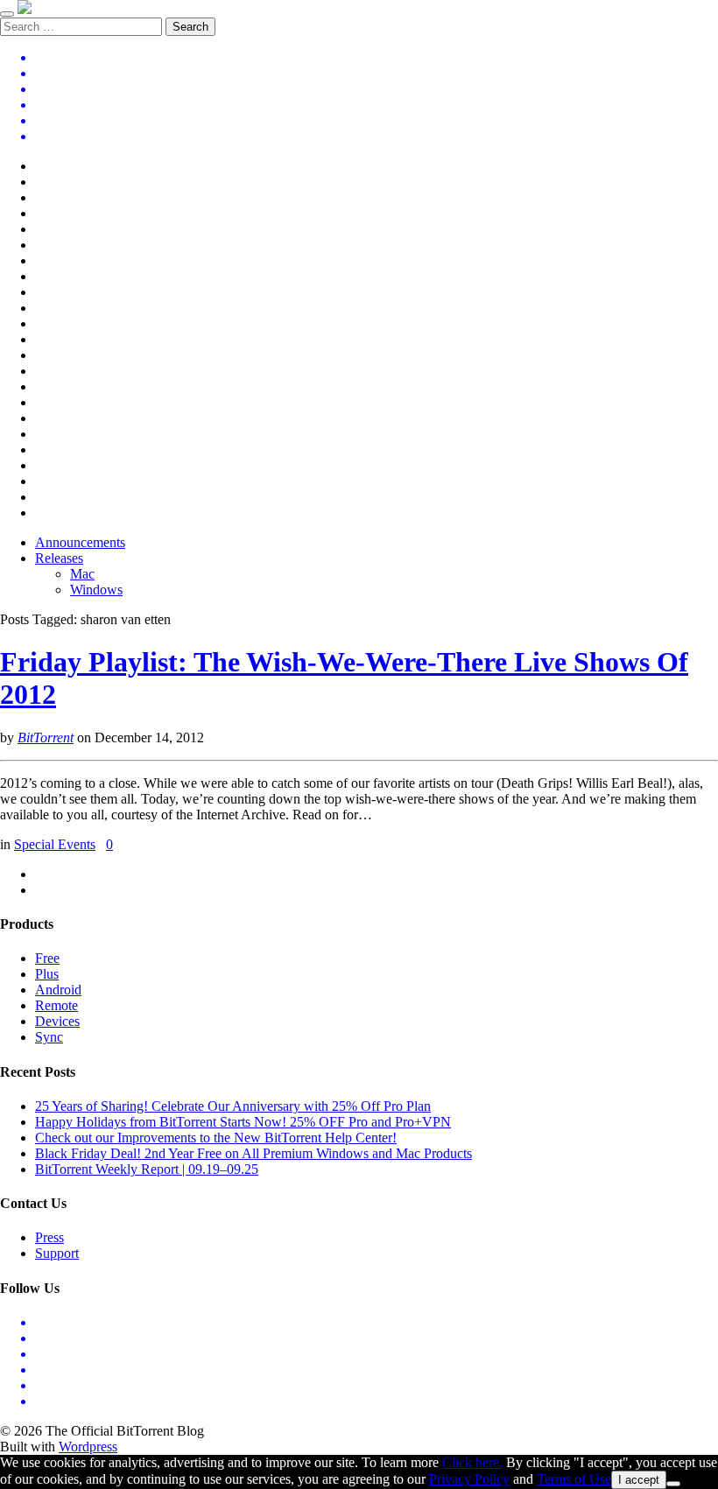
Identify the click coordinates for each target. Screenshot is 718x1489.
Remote (56, 1005)
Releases (59, 558)
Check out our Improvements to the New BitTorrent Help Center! (216, 1137)
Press (49, 1237)
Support (57, 1253)
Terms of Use (574, 1478)
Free (47, 958)
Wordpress (88, 1446)
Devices (57, 1021)
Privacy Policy (469, 1478)
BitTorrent (46, 737)
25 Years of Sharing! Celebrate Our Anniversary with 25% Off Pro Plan (233, 1106)
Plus (47, 973)
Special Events (54, 844)
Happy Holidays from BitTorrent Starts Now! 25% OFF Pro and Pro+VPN (243, 1121)
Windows (96, 589)
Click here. (472, 1462)
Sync (49, 1036)
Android (58, 989)
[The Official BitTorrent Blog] (25, 9)
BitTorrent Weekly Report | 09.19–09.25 (146, 1169)
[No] (673, 1483)
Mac (82, 573)
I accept (638, 1479)
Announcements (80, 542)
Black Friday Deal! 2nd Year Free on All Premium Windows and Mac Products (253, 1153)
